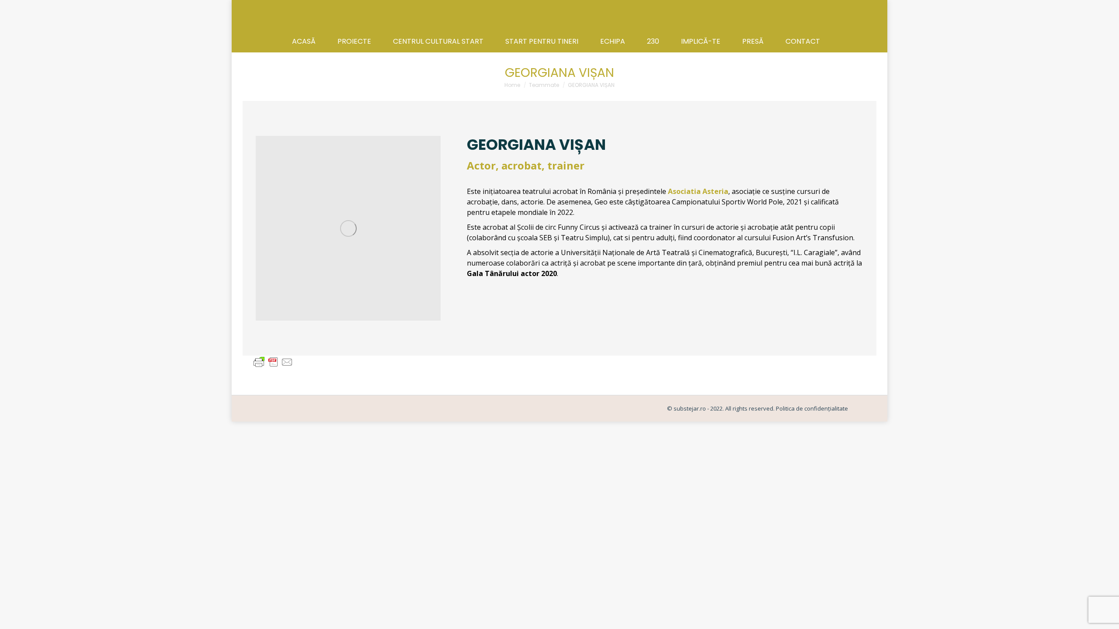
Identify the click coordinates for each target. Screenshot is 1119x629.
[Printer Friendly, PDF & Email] (273, 361)
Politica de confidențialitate (811, 408)
